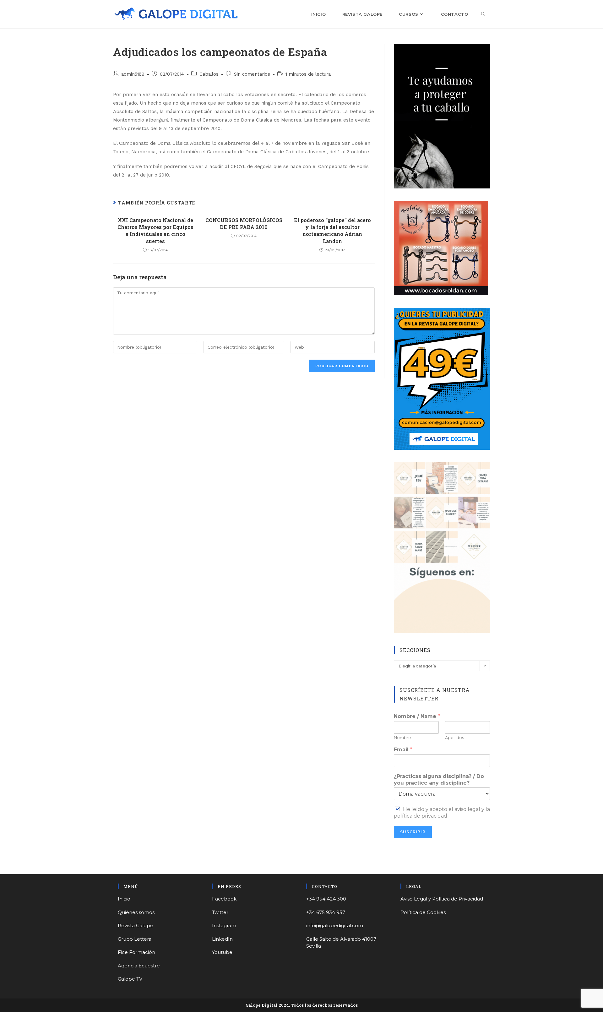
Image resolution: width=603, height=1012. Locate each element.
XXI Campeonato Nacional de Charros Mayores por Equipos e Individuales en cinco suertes (155, 230)
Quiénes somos (136, 912)
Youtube (222, 952)
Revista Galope (135, 925)
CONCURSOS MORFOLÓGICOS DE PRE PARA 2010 (243, 223)
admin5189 (132, 74)
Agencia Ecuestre (139, 966)
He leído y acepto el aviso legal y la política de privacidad (442, 812)
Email (403, 750)
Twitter (220, 912)
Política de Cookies (423, 912)
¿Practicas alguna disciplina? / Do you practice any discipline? (439, 779)
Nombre (402, 737)
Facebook (224, 899)
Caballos (209, 74)
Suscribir (413, 832)
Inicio (124, 899)
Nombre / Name (417, 716)
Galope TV (130, 979)
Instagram (224, 925)
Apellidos (454, 737)
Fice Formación (136, 952)
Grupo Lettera (134, 939)
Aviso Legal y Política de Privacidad (441, 899)
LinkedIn (222, 939)
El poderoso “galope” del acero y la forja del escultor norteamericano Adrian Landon (332, 230)
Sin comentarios (252, 74)
